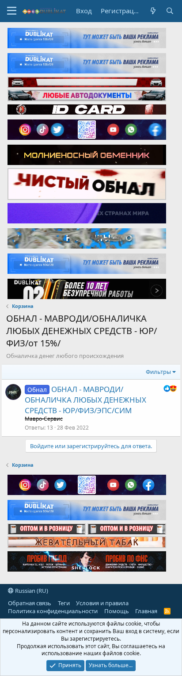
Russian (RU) (31, 591)
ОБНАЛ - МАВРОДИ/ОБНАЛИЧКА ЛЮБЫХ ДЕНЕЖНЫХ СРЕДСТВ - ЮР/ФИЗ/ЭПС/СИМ (85, 399)
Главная (146, 611)
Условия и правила (102, 603)
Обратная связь (29, 603)
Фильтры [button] (158, 372)
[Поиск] (170, 11)
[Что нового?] (153, 11)
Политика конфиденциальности (53, 611)
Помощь (116, 611)
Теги (64, 603)
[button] (12, 11)
